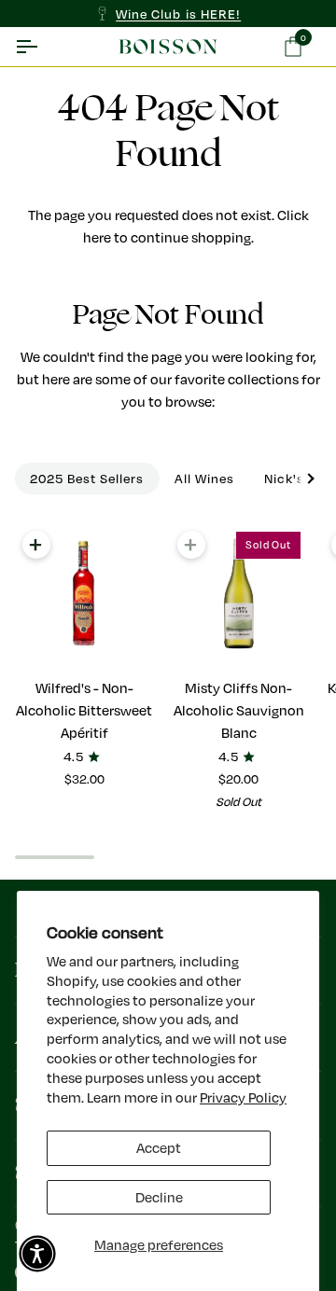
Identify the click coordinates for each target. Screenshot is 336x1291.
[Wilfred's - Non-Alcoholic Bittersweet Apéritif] (84, 593)
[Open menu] (43, 46)
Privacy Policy (243, 1097)
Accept (158, 1148)
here (97, 237)
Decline (159, 1197)
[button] (37, 1253)
